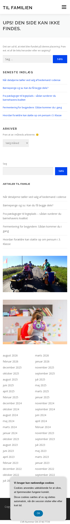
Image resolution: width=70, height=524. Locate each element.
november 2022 (44, 469)
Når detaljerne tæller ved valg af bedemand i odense (31, 80)
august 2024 (10, 415)
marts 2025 (42, 391)
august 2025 (10, 379)
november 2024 (44, 403)
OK (38, 513)
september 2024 (45, 409)
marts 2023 (42, 457)
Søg (5, 163)
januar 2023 (42, 463)
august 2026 (10, 355)
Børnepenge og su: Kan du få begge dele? (25, 88)
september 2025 (45, 373)
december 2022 (12, 469)
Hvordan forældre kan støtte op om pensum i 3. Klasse (32, 115)
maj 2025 (40, 385)
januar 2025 (42, 397)
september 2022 (45, 475)
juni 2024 (40, 415)
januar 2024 (10, 433)
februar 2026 (10, 361)
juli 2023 (40, 445)
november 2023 (44, 433)
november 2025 (44, 367)
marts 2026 (42, 355)
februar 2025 (10, 397)
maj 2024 (8, 421)
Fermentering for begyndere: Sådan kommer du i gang (32, 107)
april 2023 (9, 457)
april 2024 (41, 421)
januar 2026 (42, 361)
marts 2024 (10, 427)
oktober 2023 (11, 439)
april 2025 (9, 391)
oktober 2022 (11, 475)
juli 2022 (8, 480)
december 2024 (12, 403)
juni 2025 (8, 385)
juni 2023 (8, 451)
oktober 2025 (11, 373)
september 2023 (45, 439)
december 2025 (12, 367)
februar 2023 (10, 463)
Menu (64, 7)
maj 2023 (40, 451)
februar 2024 (43, 427)
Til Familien (17, 7)
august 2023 (10, 445)
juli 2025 (40, 379)
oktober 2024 (11, 409)
